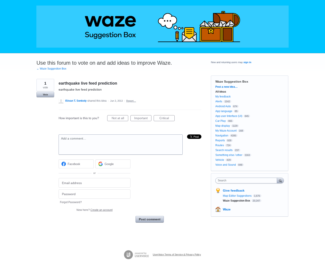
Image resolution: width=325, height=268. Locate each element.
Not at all (120, 118)
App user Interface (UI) (228, 116)
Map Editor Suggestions (237, 195)
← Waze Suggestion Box (51, 68)
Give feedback (234, 190)
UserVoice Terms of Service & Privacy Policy (177, 254)
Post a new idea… (226, 86)
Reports (220, 140)
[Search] (280, 180)
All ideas (220, 91)
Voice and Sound (225, 164)
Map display (222, 125)
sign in (247, 62)
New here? (94, 210)
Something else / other (228, 155)
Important (142, 118)
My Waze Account (226, 130)
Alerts (218, 101)
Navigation (221, 135)
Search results (224, 150)
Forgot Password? (71, 202)
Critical (167, 118)
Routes (219, 145)
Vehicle (219, 159)
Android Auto (223, 106)
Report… (131, 100)
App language (223, 111)
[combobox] (247, 180)
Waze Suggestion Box (231, 81)
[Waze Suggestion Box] (162, 27)
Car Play (220, 120)
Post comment (150, 219)
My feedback (223, 96)
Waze (227, 209)
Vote (45, 94)
